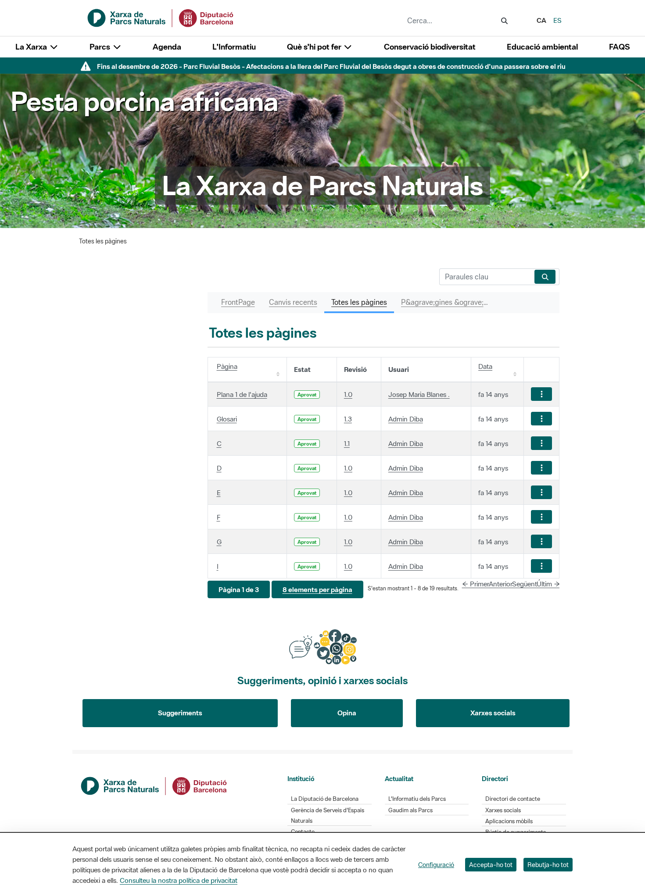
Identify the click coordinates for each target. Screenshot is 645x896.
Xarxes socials (493, 712)
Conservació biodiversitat (430, 47)
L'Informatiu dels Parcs (417, 799)
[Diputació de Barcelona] (154, 785)
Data (485, 366)
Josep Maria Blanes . (419, 394)
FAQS (619, 47)
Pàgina (227, 366)
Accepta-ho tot (490, 864)
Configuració (436, 864)
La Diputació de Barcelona (324, 799)
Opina (346, 712)
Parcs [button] (101, 47)
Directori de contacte (512, 799)
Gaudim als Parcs (410, 810)
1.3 (348, 418)
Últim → (548, 583)
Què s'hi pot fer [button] (315, 47)
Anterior (500, 583)
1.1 (347, 443)
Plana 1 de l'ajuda (242, 394)
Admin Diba (405, 418)
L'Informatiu (234, 47)
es (557, 20)
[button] (239, 590)
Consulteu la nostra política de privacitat (178, 880)
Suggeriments (180, 712)
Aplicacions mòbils (509, 821)
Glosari (227, 418)
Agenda (167, 47)
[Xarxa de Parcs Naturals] (161, 17)
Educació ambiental (542, 47)
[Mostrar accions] (541, 394)
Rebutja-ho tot (548, 864)
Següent (524, 583)
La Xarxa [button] (32, 47)
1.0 (348, 394)
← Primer (475, 583)
